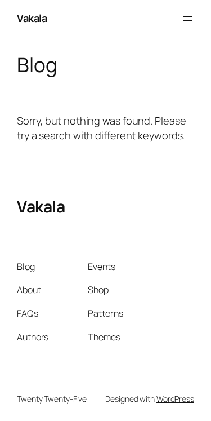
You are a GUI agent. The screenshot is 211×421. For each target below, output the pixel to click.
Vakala (32, 18)
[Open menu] (187, 18)
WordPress (175, 398)
